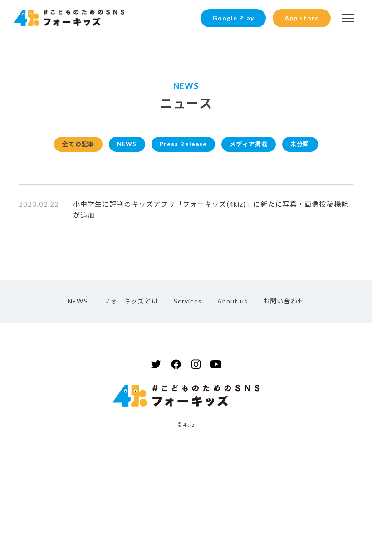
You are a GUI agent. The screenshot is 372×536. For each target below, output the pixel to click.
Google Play (233, 18)
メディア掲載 (249, 144)
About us (232, 301)
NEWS (127, 144)
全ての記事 (78, 144)
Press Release (183, 144)
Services (188, 301)
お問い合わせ (283, 301)
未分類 (299, 144)
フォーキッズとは (130, 301)
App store (301, 18)
